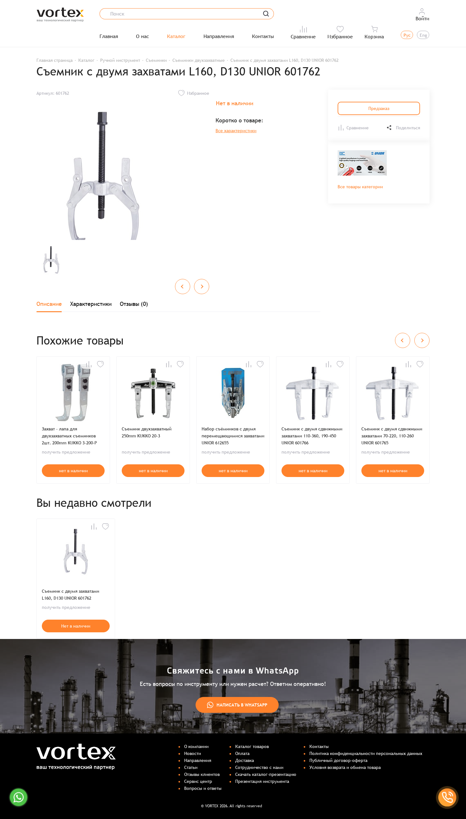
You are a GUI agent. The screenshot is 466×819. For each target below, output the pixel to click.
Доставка (244, 760)
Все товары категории (360, 186)
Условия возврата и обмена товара (345, 767)
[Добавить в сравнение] (89, 364)
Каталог (176, 36)
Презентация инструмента (262, 781)
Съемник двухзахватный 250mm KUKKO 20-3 (147, 432)
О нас (142, 36)
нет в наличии (73, 470)
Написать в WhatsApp (242, 704)
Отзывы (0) (134, 303)
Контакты (263, 36)
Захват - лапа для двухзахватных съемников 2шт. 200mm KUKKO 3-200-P (69, 435)
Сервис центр (198, 781)
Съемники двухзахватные (198, 60)
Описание (49, 303)
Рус (407, 35)
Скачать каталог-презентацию (265, 774)
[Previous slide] (182, 286)
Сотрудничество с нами (259, 767)
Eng (423, 35)
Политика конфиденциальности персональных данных (365, 753)
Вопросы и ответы (203, 788)
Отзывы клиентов (202, 774)
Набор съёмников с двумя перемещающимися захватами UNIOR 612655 (233, 435)
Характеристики (91, 303)
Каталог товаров (252, 746)
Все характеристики (236, 130)
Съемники (156, 60)
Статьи (190, 767)
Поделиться (408, 127)
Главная (109, 36)
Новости (192, 753)
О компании (196, 746)
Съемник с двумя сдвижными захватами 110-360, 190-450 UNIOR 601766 (312, 435)
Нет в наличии (75, 626)
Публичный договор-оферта (338, 760)
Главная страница (54, 60)
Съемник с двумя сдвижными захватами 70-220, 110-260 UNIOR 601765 (391, 435)
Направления (219, 36)
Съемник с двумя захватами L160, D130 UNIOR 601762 (70, 595)
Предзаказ (378, 108)
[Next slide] (201, 286)
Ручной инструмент (120, 60)
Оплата (242, 753)
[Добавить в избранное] (100, 364)
